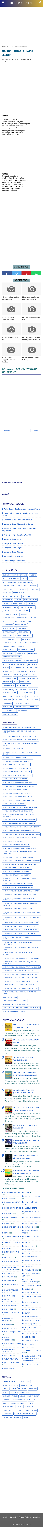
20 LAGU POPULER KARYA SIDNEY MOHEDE (17, 772)
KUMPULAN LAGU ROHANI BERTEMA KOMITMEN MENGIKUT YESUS (18, 899)
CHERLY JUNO (33, 689)
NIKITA (20, 586)
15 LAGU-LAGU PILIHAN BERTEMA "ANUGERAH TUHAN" (20, 740)
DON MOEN (18, 600)
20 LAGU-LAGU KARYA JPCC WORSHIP (15, 779)
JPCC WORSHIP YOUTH (26, 693)
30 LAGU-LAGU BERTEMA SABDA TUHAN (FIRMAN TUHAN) (21, 834)
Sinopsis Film (7, 1414)
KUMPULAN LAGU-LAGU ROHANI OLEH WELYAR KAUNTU (21, 978)
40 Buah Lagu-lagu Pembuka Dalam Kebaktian (19, 864)
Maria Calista (19, 696)
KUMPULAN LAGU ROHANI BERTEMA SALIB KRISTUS (19, 909)
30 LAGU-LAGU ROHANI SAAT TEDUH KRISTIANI (18, 857)
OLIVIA (16, 682)
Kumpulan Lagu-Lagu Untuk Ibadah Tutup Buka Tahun (20, 993)
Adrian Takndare (30, 660)
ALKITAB (5, 1417)
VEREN (25, 643)
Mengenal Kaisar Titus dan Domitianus (18, 524)
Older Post (36, 430)
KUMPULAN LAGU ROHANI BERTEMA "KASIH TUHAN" (20, 895)
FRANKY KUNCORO (9, 664)
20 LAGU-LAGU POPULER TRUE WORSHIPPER (17, 797)
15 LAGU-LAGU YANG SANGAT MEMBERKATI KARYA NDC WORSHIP (21, 744)
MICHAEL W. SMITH (30, 600)
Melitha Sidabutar (9, 650)
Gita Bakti (23, 575)
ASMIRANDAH (7, 703)
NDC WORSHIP (7, 600)
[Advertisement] (21, 25)
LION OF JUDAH (7, 696)
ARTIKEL (13, 1389)
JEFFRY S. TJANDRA (21, 625)
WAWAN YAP (7, 621)
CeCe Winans (18, 703)
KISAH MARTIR (29, 1407)
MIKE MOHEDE (35, 671)
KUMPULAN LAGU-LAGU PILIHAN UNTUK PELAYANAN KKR (21, 967)
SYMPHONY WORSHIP (10, 603)
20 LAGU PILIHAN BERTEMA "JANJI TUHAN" (16, 765)
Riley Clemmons (19, 700)
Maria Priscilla (20, 707)
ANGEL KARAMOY (32, 700)
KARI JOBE (24, 614)
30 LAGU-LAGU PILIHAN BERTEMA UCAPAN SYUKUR (19, 848)
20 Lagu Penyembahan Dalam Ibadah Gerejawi (19, 820)
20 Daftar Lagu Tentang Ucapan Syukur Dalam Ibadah (20, 753)
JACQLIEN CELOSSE (22, 618)
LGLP (18, 639)
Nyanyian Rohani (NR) (10, 575)
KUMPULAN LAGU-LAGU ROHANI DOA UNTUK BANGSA (20, 974)
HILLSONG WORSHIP (22, 611)
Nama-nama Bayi (8, 1407)
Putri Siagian (25, 682)
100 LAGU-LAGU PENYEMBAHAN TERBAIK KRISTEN (19, 727)
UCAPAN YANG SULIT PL (10, 1385)
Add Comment (6, 62)
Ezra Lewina (7, 675)
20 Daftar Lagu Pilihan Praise (13, 749)
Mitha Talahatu (32, 696)
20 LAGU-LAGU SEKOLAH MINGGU (14, 804)
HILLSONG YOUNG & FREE (23, 636)
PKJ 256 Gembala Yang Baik (10, 339)
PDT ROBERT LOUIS (9, 710)
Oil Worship (21, 664)
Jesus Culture (8, 611)
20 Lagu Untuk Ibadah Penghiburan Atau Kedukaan (21, 827)
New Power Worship (26, 650)
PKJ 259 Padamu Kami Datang (30, 359)
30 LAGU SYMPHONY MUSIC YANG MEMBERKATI (18, 831)
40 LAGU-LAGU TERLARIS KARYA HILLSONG (16, 875)
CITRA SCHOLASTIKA (21, 671)
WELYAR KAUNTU (8, 618)
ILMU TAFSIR (22, 1389)
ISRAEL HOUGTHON (9, 646)
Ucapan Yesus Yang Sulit (20, 1392)
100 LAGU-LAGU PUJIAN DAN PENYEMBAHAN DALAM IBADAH (19, 732)
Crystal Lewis (8, 689)
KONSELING (18, 1410)
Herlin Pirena (27, 639)
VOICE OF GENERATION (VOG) (12, 660)
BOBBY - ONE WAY (8, 639)
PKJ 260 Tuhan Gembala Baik (31, 318)
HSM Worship (7, 671)
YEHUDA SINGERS (8, 653)
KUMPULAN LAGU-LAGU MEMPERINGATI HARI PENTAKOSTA (17, 943)
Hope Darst (32, 653)
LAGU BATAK (9, 1280)
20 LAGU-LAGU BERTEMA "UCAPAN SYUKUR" (17, 775)
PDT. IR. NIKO (26, 596)
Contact (13, 1517)
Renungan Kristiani (10, 1382)
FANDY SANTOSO (20, 689)
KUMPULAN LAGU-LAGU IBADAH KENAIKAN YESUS (19, 926)
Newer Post (7, 430)
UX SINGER (22, 678)
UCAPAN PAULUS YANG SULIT (29, 1396)
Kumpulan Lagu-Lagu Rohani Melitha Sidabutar (20, 988)
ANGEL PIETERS (8, 625)
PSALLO (24, 578)
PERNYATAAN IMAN (30, 1410)
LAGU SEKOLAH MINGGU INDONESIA (14, 1001)
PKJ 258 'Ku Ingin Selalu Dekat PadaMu (10, 298)
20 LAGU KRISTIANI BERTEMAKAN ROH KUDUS (17, 761)
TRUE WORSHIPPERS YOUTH (12, 657)
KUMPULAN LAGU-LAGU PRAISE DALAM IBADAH (18, 970)
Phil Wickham (22, 710)
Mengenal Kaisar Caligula (13, 548)
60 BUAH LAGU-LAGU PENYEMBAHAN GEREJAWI (18, 887)
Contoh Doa (7, 1410)
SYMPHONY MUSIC (30, 586)
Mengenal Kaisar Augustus (14, 556)
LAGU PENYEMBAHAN (10, 997)
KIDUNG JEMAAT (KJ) (12, 1192)
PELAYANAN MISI (15, 1417)
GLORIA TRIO (7, 593)
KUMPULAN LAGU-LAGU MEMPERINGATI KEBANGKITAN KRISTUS (20, 948)
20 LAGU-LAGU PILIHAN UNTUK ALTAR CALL (16, 793)
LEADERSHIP (33, 1389)
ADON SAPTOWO (24, 632)
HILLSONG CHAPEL (32, 668)
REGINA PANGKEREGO (27, 607)
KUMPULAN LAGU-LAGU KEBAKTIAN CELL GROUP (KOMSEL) (18, 938)
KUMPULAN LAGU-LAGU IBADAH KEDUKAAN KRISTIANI (20, 923)
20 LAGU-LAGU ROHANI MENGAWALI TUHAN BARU (19, 800)
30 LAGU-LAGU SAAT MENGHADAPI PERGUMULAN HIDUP (21, 861)
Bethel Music (21, 653)
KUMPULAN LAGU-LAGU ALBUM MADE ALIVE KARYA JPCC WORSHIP (21, 918)
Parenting (6, 1400)
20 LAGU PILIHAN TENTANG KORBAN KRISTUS (17, 768)
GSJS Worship (8, 707)
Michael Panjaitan (20, 675)
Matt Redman (33, 707)
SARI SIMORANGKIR (9, 586)
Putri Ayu (32, 675)
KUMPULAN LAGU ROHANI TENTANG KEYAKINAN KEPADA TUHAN (21, 913)
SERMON (5, 1389)
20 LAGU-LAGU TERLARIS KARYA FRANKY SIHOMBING (20, 807)
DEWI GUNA (17, 643)
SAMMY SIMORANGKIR (10, 714)
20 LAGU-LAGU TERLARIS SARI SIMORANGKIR (17, 811)
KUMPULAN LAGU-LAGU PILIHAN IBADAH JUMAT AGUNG (21, 958)
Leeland (33, 618)
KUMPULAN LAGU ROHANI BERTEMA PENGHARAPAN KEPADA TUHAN (20, 904)
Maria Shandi (7, 589)
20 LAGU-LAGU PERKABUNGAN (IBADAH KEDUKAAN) (19, 786)
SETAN (25, 1417)
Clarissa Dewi (33, 678)
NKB (4, 578)
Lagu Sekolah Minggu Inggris (14, 1011)
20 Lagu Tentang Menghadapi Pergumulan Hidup (20, 823)
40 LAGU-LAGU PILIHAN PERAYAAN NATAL (16, 871)
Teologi (5, 1392)
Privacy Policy (24, 1517)
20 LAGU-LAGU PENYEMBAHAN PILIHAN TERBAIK (18, 782)
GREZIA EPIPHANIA (26, 621)
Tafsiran (6, 1403)
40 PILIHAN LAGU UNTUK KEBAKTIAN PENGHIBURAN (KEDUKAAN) (19, 879)
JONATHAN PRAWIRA (9, 632)
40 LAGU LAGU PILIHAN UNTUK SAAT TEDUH (17, 868)
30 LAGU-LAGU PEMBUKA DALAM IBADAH (16, 845)
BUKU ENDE (9, 1198)
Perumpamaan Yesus (18, 1403)
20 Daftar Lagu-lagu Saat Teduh (14, 757)
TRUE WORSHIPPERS (25, 582)
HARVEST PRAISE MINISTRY (11, 596)
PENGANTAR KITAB (19, 1400)
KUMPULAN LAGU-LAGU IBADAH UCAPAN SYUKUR (19, 933)
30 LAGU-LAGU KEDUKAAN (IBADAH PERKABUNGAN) (19, 838)
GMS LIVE (22, 603)
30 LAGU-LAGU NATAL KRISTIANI (13, 841)
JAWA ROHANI (7, 682)
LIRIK (6, 1233)
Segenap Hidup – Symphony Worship (18, 535)
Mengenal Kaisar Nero (12, 539)
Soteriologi (31, 1400)
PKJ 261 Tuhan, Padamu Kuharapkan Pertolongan (31, 339)
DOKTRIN (19, 1407)
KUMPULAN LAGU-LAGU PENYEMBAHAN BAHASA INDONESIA (18, 954)
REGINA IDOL (7, 700)
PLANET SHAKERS (13, 578)
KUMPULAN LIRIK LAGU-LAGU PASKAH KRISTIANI (18, 985)
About (5, 1517)
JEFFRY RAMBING (23, 628)
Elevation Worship (10, 693)
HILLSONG (33, 575)
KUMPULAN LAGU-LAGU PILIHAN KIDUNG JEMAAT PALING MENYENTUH (21, 962)
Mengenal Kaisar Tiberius (13, 552)
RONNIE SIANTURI (8, 685)
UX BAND (6, 668)
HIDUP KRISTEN (21, 3)
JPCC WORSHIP (33, 589)
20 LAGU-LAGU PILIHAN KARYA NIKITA (15, 790)
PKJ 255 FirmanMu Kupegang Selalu (8, 318)
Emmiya (27, 703)
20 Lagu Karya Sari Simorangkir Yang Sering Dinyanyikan (19, 815)
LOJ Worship (32, 664)
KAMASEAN (21, 646)
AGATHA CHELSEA (22, 685)
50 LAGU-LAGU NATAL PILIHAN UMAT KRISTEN (17, 884)
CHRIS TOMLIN (32, 603)
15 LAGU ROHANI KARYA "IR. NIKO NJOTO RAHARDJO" (20, 736)
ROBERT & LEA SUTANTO (11, 614)
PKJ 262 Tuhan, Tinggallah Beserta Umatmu (8, 360)
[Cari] (40, 2)
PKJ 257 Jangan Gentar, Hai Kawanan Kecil (30, 298)
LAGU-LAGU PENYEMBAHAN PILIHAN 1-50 (16, 1004)
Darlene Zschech (9, 628)
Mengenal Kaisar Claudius (13, 543)
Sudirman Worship (10, 678)
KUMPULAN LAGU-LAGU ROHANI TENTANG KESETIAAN (20, 981)
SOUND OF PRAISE (19, 593)
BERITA (31, 1403)
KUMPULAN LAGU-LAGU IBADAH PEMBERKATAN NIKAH (20, 930)
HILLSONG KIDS (35, 643)
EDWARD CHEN (7, 636)
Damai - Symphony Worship (14, 560)
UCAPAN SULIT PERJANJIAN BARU (25, 1414)
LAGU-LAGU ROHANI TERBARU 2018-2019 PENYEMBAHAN (21, 1008)
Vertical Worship (17, 668)
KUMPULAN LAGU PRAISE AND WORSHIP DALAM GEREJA (21, 891)
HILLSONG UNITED (20, 589)
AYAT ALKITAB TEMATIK (10, 1396)
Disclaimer (36, 1517)
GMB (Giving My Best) (10, 607)
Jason (15, 621)
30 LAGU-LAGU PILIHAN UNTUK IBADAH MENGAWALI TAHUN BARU (19, 853)
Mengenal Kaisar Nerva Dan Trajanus (18, 520)
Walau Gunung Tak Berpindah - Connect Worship (22, 509)
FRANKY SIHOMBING (9, 582)
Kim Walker (7, 643)
